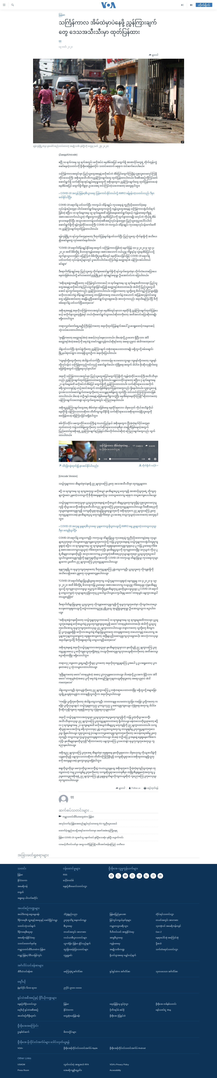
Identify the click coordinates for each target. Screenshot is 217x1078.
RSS (65, 874)
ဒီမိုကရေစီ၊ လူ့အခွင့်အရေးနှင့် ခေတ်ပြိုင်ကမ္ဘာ (37, 920)
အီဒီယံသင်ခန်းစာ (25, 971)
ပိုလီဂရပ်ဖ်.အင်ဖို (117, 1010)
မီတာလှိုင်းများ (70, 1032)
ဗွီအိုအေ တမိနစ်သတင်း (166, 1004)
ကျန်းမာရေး (115, 943)
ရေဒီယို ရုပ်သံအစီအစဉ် (28, 1010)
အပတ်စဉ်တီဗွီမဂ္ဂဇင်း (27, 1015)
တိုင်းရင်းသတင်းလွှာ (165, 914)
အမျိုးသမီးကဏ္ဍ (117, 949)
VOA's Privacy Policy (119, 1064)
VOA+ (20, 1048)
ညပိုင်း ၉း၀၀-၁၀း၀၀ (73, 987)
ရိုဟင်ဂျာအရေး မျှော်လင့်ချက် (123, 955)
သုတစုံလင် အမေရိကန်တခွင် (168, 926)
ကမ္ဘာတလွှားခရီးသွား (119, 926)
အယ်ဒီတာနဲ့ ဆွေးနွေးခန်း (29, 914)
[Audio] (182, 5)
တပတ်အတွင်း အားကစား (75, 932)
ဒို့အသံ (159, 943)
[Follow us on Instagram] (132, 876)
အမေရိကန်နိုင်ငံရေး (26, 937)
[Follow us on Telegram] (139, 876)
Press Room (23, 1070)
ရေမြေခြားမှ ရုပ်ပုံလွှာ (119, 1004)
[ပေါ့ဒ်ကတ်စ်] (153, 876)
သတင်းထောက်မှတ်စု (27, 943)
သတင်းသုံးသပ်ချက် (26, 926)
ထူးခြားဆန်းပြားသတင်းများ (76, 949)
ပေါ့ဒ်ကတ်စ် (68, 880)
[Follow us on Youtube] (125, 876)
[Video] (191, 5)
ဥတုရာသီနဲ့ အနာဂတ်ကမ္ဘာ (75, 920)
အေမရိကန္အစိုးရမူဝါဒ (73, 1070)
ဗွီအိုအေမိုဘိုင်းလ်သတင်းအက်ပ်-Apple (81, 1048)
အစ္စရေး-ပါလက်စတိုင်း (28, 898)
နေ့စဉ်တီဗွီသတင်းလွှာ (27, 1004)
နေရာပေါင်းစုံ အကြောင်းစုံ (167, 937)
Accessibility (115, 1070)
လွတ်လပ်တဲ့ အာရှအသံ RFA (76, 1064)
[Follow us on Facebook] (111, 876)
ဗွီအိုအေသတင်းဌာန (111, 449)
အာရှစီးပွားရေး (116, 937)
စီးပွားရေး (68, 926)
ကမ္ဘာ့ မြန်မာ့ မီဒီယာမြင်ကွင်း (30, 955)
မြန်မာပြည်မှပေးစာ (118, 914)
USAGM (21, 1064)
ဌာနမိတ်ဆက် (23, 1032)
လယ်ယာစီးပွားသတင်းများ (75, 937)
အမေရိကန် (22, 886)
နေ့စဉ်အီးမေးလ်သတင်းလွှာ (75, 886)
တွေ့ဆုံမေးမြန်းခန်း (72, 1015)
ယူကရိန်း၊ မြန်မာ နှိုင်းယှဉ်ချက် (77, 943)
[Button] (153, 55)
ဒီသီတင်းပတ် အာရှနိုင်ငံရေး (122, 932)
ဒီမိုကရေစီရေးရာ (25, 932)
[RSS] (146, 876)
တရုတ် (21, 892)
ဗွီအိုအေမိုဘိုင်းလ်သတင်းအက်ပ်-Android (128, 1048)
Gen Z (159, 932)
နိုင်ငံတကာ (22, 880)
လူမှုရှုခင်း (68, 955)
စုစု (60, 41)
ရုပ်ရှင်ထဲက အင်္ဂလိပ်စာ (120, 971)
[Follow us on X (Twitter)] (118, 876)
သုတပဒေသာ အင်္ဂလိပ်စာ (167, 971)
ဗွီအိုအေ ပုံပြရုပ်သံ (118, 1015)
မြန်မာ (62, 15)
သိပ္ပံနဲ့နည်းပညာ (70, 914)
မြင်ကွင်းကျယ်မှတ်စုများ (120, 920)
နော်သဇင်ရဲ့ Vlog (163, 1010)
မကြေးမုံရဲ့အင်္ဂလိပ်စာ (73, 971)
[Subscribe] (160, 876)
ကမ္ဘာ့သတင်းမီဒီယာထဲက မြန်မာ (31, 949)
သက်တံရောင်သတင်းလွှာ (167, 949)
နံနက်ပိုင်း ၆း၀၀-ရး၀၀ (27, 987)
